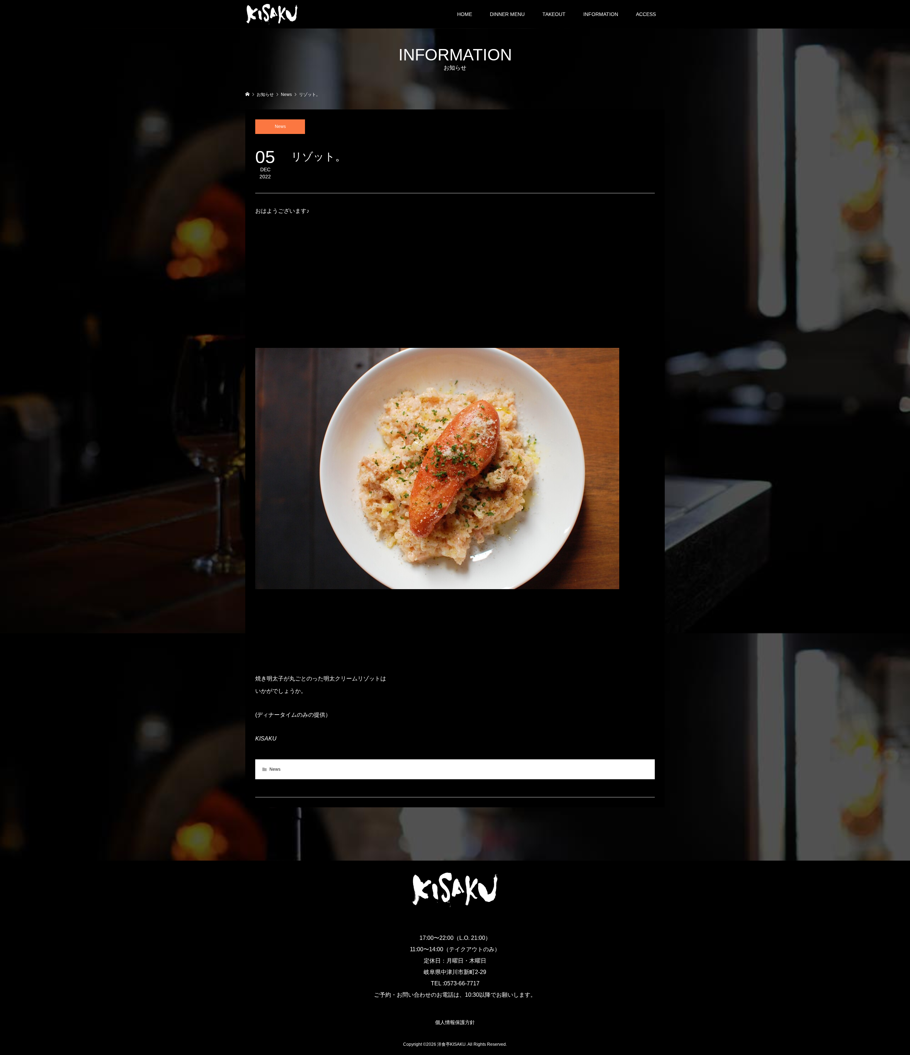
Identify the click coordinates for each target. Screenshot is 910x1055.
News (280, 126)
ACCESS (646, 14)
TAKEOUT (554, 14)
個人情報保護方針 (455, 1022)
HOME (464, 14)
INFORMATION (600, 14)
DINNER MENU (507, 14)
